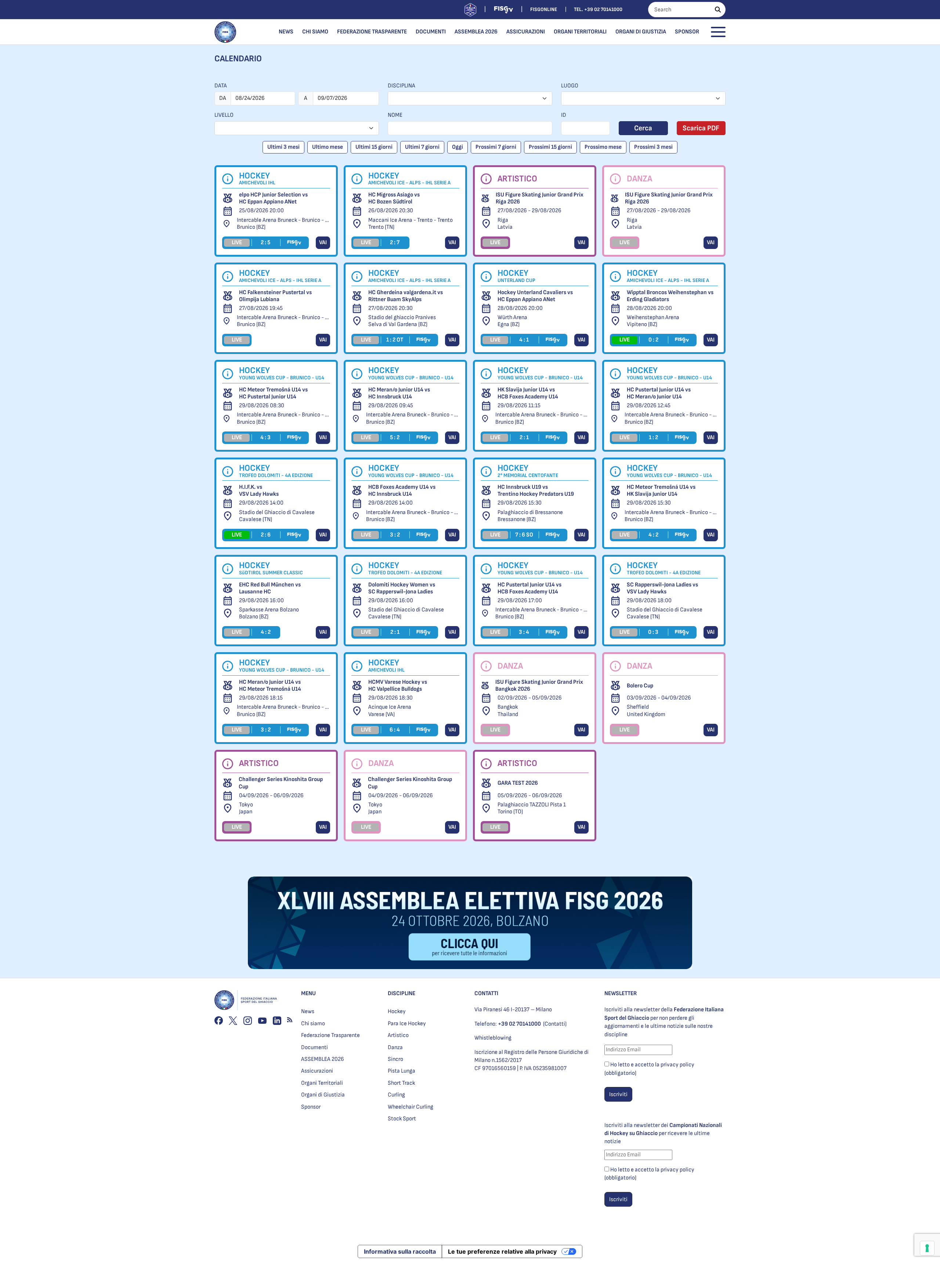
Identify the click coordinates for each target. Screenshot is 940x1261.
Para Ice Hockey (407, 1023)
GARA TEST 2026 (518, 783)
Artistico (398, 1035)
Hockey (397, 1011)
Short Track (401, 1083)
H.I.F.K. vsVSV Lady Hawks (259, 491)
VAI (323, 242)
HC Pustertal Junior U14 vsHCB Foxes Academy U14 (529, 588)
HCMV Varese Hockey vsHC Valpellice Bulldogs (397, 686)
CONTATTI (486, 993)
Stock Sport (402, 1118)
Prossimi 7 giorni (496, 147)
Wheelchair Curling (410, 1106)
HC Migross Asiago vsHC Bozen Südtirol (394, 198)
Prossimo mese (603, 147)
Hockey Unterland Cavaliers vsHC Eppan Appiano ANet (535, 296)
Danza (395, 1047)
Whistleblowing (492, 1037)
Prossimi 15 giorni (550, 147)
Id (563, 115)
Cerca (643, 128)
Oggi (457, 147)
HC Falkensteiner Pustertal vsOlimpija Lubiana (275, 296)
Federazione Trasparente (372, 31)
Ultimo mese (327, 147)
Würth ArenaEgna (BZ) (512, 321)
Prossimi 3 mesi (653, 147)
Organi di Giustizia (640, 31)
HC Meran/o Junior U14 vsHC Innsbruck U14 (399, 393)
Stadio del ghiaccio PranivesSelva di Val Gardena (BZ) (402, 321)
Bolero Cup (640, 685)
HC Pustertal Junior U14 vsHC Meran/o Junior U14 (659, 393)
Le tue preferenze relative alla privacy (502, 1251)
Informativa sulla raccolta (400, 1251)
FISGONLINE (543, 9)
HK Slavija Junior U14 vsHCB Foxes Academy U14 (528, 393)
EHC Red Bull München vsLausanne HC (270, 588)
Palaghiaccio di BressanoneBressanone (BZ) (530, 516)
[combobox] (470, 98)
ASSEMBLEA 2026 (476, 31)
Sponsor (687, 31)
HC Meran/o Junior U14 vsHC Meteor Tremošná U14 (270, 686)
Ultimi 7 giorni (422, 147)
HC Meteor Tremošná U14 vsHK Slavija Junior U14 (661, 491)
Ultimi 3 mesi (283, 147)
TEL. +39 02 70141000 (598, 9)
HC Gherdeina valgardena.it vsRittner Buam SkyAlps (405, 296)
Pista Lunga (401, 1070)
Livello (224, 115)
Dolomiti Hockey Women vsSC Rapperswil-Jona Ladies (401, 588)
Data (220, 85)
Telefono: (507, 1023)
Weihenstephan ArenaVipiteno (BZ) (653, 321)
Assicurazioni (525, 31)
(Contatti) (555, 1023)
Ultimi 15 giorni (374, 147)
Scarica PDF (701, 128)
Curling (396, 1094)
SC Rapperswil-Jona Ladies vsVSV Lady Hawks (662, 588)
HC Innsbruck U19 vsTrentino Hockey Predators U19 (536, 491)
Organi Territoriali (580, 31)
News (286, 31)
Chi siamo (315, 31)
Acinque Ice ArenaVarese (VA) (389, 711)
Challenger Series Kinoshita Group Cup (281, 783)
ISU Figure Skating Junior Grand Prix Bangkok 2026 (539, 686)
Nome (395, 115)
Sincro (395, 1059)
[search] (718, 9)
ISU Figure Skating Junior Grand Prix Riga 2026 (539, 198)
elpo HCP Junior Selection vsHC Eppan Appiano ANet (273, 198)
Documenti (431, 31)
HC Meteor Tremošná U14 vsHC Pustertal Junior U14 (273, 393)
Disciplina (401, 85)
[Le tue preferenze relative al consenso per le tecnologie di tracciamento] (927, 1248)
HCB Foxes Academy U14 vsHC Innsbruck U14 (401, 491)
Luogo (569, 85)
